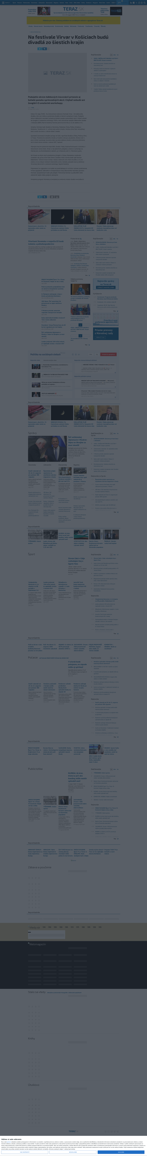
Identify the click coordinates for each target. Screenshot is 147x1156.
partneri (9, 1141)
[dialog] (73, 1146)
